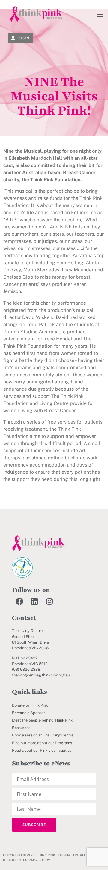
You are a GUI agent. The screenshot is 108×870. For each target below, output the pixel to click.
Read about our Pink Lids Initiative (41, 750)
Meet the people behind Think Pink (42, 720)
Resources (21, 727)
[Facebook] (19, 601)
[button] (100, 14)
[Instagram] (49, 601)
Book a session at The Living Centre (43, 735)
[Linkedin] (34, 601)
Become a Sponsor (28, 713)
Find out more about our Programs (42, 743)
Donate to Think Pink (30, 705)
